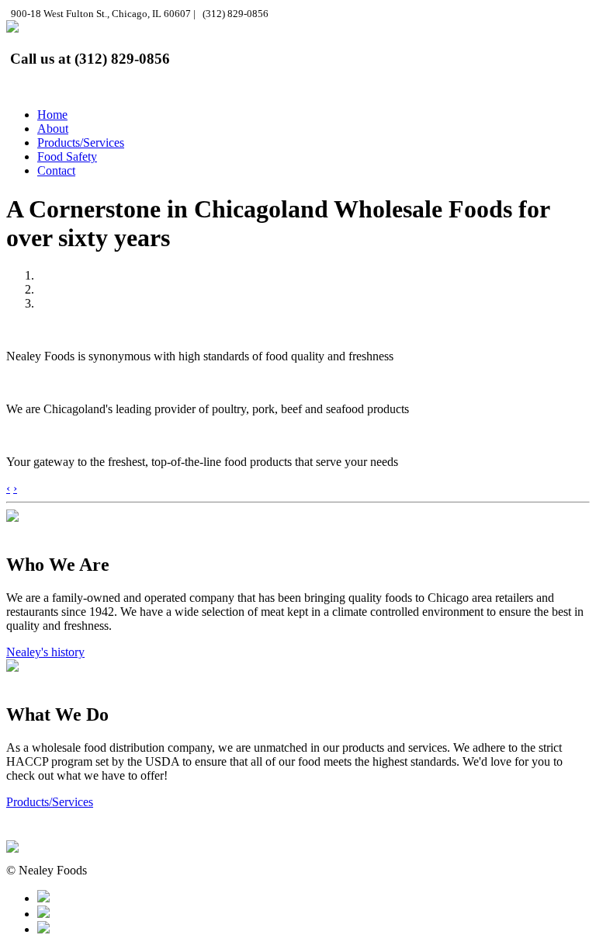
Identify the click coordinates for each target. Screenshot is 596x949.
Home (52, 114)
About (52, 128)
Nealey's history (45, 652)
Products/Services (80, 142)
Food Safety (67, 156)
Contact (56, 170)
